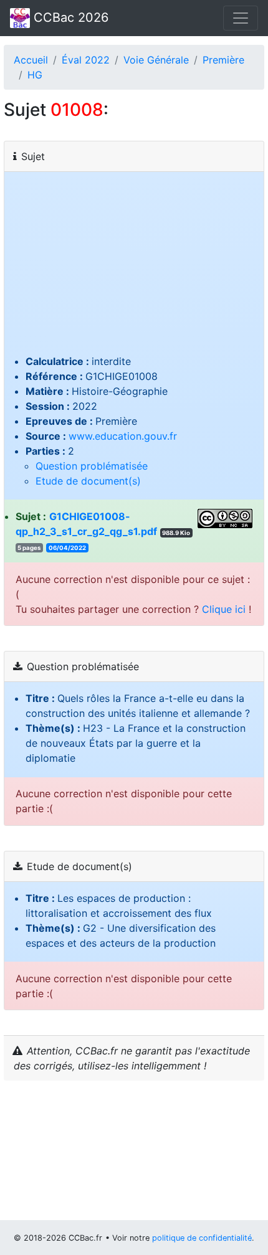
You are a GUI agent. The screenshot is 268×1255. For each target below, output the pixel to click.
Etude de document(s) (88, 481)
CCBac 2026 (69, 17)
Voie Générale (156, 60)
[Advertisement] (134, 267)
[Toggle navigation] (240, 18)
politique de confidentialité (202, 1238)
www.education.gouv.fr (123, 436)
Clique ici (224, 609)
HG (34, 75)
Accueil (31, 60)
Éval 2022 (86, 60)
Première (223, 60)
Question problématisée (92, 466)
